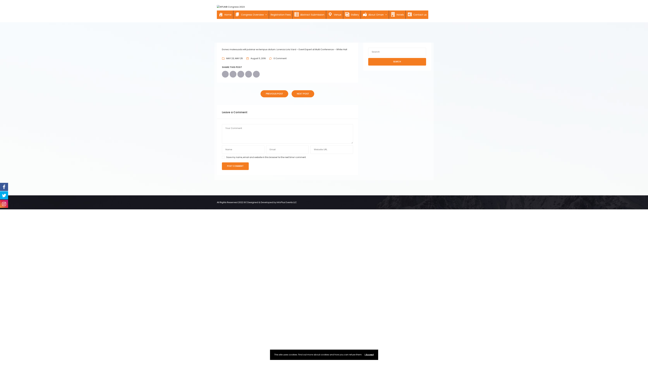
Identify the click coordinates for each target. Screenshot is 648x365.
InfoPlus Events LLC (287, 202)
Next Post (303, 93)
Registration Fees (281, 14)
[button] (265, 14)
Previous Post (274, 93)
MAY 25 (239, 58)
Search (397, 61)
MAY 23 (230, 58)
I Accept (369, 354)
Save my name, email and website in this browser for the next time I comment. (266, 157)
